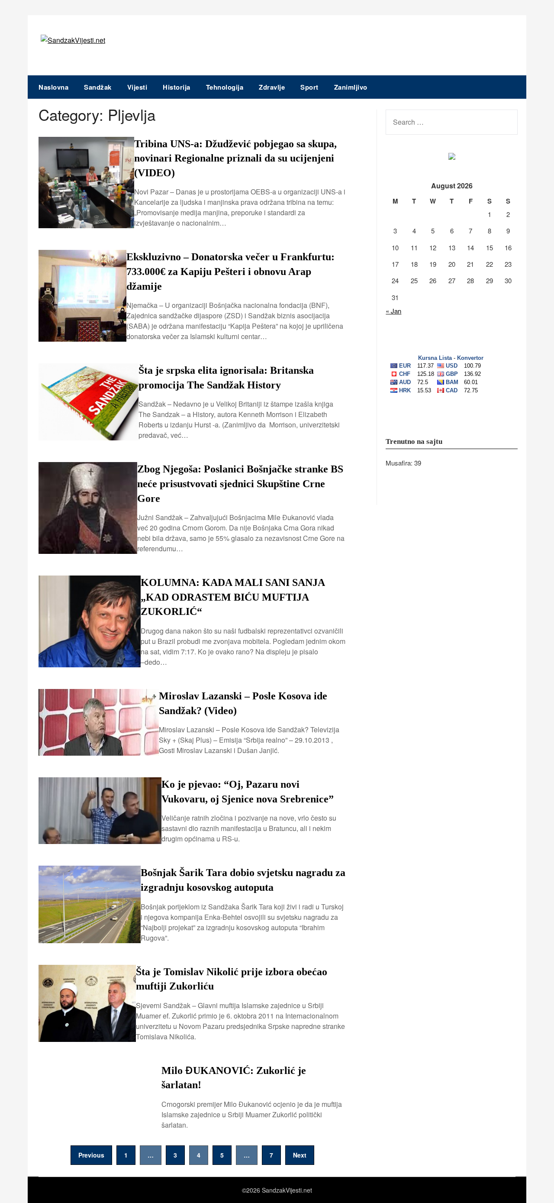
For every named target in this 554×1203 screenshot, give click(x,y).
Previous (91, 1155)
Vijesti (137, 87)
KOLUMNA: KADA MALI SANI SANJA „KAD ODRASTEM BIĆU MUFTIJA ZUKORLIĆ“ (233, 597)
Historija (176, 87)
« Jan (393, 310)
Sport (309, 87)
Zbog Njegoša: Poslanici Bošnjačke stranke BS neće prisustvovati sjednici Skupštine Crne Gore (240, 483)
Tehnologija (225, 87)
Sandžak (98, 87)
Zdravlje (272, 87)
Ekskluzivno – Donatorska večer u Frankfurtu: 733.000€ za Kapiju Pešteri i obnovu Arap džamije (230, 271)
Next (299, 1155)
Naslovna (53, 87)
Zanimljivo (350, 87)
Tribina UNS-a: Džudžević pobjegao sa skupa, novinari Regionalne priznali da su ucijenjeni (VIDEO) (235, 158)
